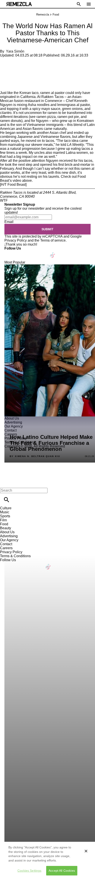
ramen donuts (10, 121)
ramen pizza (46, 117)
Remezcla (42, 14)
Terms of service (53, 240)
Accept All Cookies (62, 870)
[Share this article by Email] (37, 63)
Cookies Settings (29, 870)
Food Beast (17, 184)
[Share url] (5, 86)
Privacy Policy (15, 240)
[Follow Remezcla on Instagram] (31, 252)
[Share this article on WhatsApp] (5, 63)
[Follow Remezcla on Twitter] (20, 252)
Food (56, 14)
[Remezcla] (19, 4)
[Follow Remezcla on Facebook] (9, 252)
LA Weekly (75, 144)
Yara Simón (15, 51)
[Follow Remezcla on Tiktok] (53, 252)
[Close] (86, 851)
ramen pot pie (68, 117)
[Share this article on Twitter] (27, 63)
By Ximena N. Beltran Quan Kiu (35, 456)
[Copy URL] (10, 76)
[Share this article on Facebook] (16, 63)
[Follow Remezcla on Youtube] (42, 252)
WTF (4, 200)
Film (3, 520)
